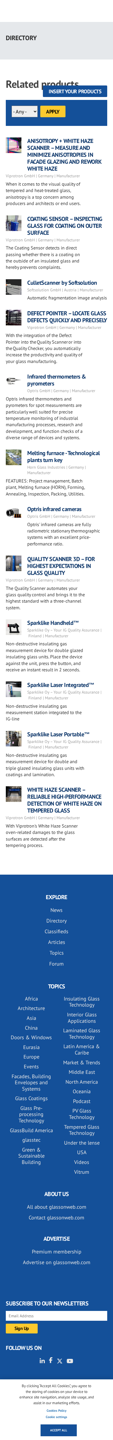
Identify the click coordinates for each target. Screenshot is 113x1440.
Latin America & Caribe (81, 1049)
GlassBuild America (31, 1130)
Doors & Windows (31, 1037)
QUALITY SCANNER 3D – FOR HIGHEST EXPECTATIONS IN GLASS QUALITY (61, 566)
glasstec (31, 1140)
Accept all (58, 1430)
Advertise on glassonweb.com (56, 1262)
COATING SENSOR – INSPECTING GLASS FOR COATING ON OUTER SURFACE (64, 225)
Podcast (81, 1101)
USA (82, 1152)
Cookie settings (56, 1417)
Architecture (31, 1008)
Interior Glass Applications (82, 1017)
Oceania (82, 1091)
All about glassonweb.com (56, 1207)
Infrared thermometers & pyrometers (56, 380)
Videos (81, 1162)
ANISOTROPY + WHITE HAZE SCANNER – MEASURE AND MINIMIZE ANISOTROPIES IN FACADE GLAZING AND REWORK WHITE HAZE (64, 154)
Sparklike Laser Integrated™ (60, 684)
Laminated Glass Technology (81, 1033)
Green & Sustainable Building (31, 1155)
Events (31, 1066)
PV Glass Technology (81, 1113)
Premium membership (56, 1251)
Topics (57, 952)
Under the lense (82, 1142)
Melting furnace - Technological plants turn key (63, 456)
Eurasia (31, 1047)
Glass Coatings (31, 1098)
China (31, 1027)
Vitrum (81, 1172)
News (56, 910)
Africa (31, 998)
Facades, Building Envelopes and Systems (31, 1082)
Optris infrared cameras (54, 509)
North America (81, 1081)
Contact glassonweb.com (56, 1217)
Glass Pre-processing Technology (31, 1114)
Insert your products (75, 91)
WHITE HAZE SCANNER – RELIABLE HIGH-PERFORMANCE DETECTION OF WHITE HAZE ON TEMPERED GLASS (64, 800)
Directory (56, 920)
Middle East (82, 1072)
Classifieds (56, 931)
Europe (31, 1056)
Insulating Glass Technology (82, 1001)
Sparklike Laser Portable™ (58, 734)
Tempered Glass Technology (81, 1130)
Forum (56, 963)
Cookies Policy (56, 1411)
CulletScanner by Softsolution (62, 282)
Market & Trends (81, 1062)
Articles (56, 942)
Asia (31, 1018)
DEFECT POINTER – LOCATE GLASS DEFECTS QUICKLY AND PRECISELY (67, 317)
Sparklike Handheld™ (53, 622)
